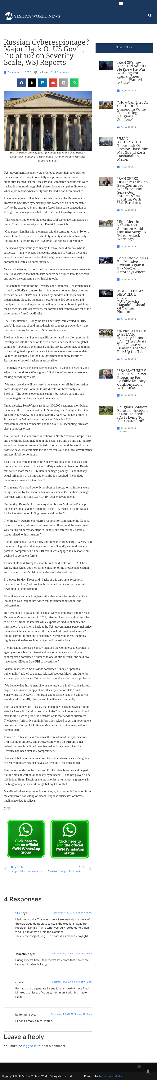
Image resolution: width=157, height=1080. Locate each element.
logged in (30, 1046)
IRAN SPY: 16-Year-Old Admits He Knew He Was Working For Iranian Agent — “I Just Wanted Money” (131, 73)
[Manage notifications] (148, 1071)
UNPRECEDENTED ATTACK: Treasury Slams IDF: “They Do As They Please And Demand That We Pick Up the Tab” (131, 341)
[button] (121, 3)
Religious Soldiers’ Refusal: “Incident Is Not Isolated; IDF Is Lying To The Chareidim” (133, 414)
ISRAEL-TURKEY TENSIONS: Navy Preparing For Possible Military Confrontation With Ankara (131, 379)
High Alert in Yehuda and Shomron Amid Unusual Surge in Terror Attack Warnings (131, 230)
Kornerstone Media (110, 1076)
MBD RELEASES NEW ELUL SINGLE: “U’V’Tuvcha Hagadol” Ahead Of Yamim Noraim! (131, 301)
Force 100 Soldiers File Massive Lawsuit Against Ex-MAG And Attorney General (132, 265)
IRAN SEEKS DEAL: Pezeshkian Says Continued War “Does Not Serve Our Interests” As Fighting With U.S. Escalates (132, 191)
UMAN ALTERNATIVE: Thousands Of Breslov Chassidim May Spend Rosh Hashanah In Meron (132, 149)
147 (17, 913)
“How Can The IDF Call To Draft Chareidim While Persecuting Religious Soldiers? (132, 111)
